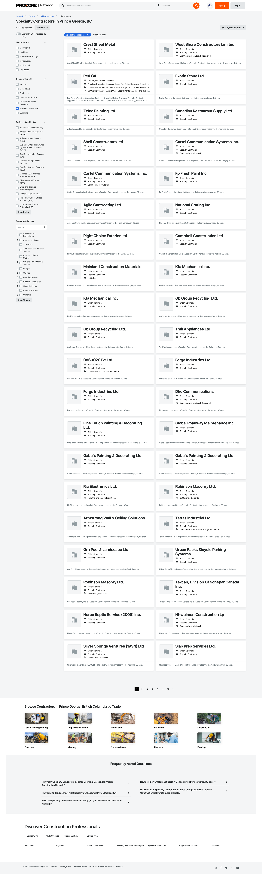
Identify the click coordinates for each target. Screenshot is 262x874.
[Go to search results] (44, 227)
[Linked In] (216, 868)
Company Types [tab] (34, 836)
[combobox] (176, 5)
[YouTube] (237, 868)
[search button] (196, 5)
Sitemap (119, 867)
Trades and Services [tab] (72, 836)
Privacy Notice (65, 867)
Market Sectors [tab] (52, 836)
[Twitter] (226, 868)
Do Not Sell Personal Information (102, 867)
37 (168, 689)
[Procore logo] (26, 5)
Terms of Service (80, 867)
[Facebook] (221, 868)
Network (46, 5)
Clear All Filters (100, 34)
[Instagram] (232, 868)
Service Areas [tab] (93, 836)
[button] (17, 47)
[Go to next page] (173, 689)
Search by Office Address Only (32, 35)
